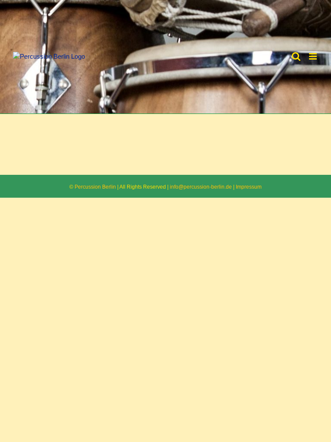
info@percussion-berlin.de (201, 187)
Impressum (249, 187)
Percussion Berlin (95, 187)
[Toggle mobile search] (296, 56)
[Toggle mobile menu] (313, 56)
